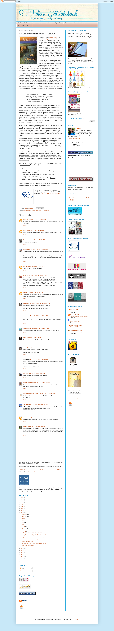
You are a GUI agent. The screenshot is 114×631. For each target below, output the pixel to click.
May (23, 522)
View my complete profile (74, 138)
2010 (22, 556)
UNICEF (71, 201)
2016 (22, 510)
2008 (22, 561)
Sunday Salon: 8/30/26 (75, 321)
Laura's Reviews (27, 382)
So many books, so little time (30, 347)
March (23, 526)
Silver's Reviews (74, 309)
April (23, 524)
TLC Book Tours (45, 210)
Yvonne (25, 240)
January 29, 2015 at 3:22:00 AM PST (39, 249)
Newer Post (22, 469)
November (24, 516)
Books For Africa (73, 196)
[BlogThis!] (38, 208)
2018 (22, 506)
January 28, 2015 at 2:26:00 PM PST (35, 230)
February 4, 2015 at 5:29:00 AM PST (36, 417)
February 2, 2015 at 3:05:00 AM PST (41, 382)
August (24, 518)
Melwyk (25, 426)
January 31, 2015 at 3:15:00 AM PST (47, 347)
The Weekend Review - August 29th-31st (79, 316)
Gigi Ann (25, 373)
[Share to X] (40, 208)
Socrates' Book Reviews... (76, 315)
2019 (22, 504)
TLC (33, 163)
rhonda (25, 266)
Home (41, 469)
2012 (22, 552)
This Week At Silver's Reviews (76, 310)
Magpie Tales (58, 23)
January (24, 531)
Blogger (76, 619)
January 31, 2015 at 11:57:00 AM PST (37, 373)
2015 (22, 512)
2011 (22, 554)
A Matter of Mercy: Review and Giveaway (32, 532)
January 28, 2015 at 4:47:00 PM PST (36, 240)
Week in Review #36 (74, 326)
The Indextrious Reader (76, 330)
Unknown (25, 219)
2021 (22, 500)
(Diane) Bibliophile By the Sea (30, 393)
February (24, 528)
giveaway (33, 210)
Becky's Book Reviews (76, 325)
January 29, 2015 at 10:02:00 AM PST (39, 315)
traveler (25, 292)
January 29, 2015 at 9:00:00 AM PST (41, 303)
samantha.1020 (27, 328)
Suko (79, 128)
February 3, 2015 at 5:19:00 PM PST (40, 404)
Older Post (59, 469)
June (23, 520)
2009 (22, 559)
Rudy (24, 230)
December (24, 514)
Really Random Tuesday (79, 23)
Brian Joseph (26, 249)
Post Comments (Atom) (31, 471)
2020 (22, 502)
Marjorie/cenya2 (27, 303)
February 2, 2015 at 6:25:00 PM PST (47, 393)
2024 (22, 498)
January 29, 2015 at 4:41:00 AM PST (36, 266)
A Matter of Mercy (27, 210)
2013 (22, 550)
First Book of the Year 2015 (28, 545)
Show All (93, 335)
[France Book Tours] (75, 289)
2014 (22, 548)
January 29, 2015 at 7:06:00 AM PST (38, 275)
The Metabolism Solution (28, 541)
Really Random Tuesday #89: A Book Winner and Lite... (35, 535)
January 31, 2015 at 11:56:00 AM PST (39, 359)
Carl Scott (25, 275)
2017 (22, 508)
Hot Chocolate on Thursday (76, 331)
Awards (40, 23)
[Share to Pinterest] (43, 208)
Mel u (24, 337)
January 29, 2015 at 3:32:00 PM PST (40, 328)
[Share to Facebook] (42, 208)
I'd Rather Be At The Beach (77, 320)
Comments (24, 571)
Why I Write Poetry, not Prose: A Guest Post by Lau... (34, 537)
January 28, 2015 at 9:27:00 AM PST (37, 219)
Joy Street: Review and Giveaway (30, 539)
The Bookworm (27, 404)
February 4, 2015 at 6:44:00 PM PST (36, 426)
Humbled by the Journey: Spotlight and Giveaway (34, 543)
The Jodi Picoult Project (24, 26)
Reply (24, 225)
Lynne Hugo (45, 39)
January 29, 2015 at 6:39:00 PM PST (35, 337)
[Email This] (37, 208)
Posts (22, 568)
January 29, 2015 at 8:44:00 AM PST (37, 292)
